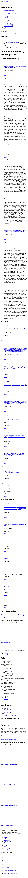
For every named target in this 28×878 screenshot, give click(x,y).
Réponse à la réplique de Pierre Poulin (11, 488)
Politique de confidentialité (10, 870)
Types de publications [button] (9, 10)
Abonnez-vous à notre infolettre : (10, 832)
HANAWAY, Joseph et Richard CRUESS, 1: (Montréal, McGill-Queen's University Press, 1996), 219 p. (15, 385)
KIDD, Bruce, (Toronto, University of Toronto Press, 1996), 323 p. (14, 419)
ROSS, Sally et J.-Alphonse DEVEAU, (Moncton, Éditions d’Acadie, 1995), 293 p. (14, 454)
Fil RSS (6, 653)
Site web (6, 654)
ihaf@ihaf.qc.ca (8, 709)
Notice (5, 75)
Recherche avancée (8, 26)
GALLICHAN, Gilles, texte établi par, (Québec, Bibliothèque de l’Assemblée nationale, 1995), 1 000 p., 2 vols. (15, 508)
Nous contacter (7, 843)
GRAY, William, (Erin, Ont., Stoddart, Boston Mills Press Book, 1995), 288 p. (15, 541)
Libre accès (9, 23)
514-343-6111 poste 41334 (10, 715)
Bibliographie (6, 571)
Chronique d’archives (8, 586)
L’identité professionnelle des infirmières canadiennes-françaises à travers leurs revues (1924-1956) (14, 148)
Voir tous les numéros (6, 642)
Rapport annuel (10, 24)
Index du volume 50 (7, 602)
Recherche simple (5, 31)
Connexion (6, 17)
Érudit (8, 20)
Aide (5, 838)
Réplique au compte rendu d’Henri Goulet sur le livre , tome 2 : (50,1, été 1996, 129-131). (15, 471)
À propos (11, 19)
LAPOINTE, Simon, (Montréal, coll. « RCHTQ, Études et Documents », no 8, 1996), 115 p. (14, 436)
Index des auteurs (8, 652)
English (5, 27)
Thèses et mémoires (11, 13)
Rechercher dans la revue (10, 649)
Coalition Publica (11, 21)
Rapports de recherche (12, 16)
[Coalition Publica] (5, 867)
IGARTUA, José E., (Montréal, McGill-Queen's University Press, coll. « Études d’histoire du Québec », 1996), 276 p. (15, 402)
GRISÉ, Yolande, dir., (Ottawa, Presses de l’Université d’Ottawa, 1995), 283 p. (15, 367)
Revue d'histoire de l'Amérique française (14, 42)
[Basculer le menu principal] (1, 4)
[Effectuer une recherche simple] (16, 33)
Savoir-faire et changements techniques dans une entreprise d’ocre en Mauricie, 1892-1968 (15, 67)
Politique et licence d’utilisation (8, 739)
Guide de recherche (8, 841)
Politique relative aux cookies (11, 872)
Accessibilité (7, 840)
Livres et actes (10, 14)
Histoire (6, 699)
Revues (8, 12)
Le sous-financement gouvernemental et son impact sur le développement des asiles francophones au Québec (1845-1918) (15, 231)
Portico (10, 671)
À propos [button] (6, 19)
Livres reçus (6, 558)
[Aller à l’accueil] (5, 1)
